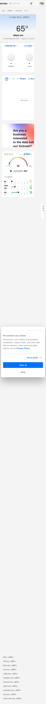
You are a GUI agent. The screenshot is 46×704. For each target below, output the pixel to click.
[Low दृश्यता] (29, 60)
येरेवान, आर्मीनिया (8, 657)
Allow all (23, 365)
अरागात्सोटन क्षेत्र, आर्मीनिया (11, 690)
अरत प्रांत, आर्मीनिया (9, 669)
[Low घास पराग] (11, 60)
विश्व (3, 10)
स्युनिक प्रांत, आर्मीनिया (10, 686)
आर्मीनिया (10, 10)
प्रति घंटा (6, 79)
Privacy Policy (23, 348)
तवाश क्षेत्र (18, 10)
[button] (23, 3)
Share (33, 78)
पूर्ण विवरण (26, 154)
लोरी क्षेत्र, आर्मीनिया (9, 661)
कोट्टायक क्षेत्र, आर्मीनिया (11, 682)
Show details (32, 358)
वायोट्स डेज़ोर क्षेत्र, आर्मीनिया (12, 698)
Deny (23, 372)
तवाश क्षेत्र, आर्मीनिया (9, 694)
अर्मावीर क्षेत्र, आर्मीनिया (10, 673)
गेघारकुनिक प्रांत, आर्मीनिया (11, 678)
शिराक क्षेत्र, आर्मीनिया (10, 665)
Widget (23, 78)
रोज (13, 78)
